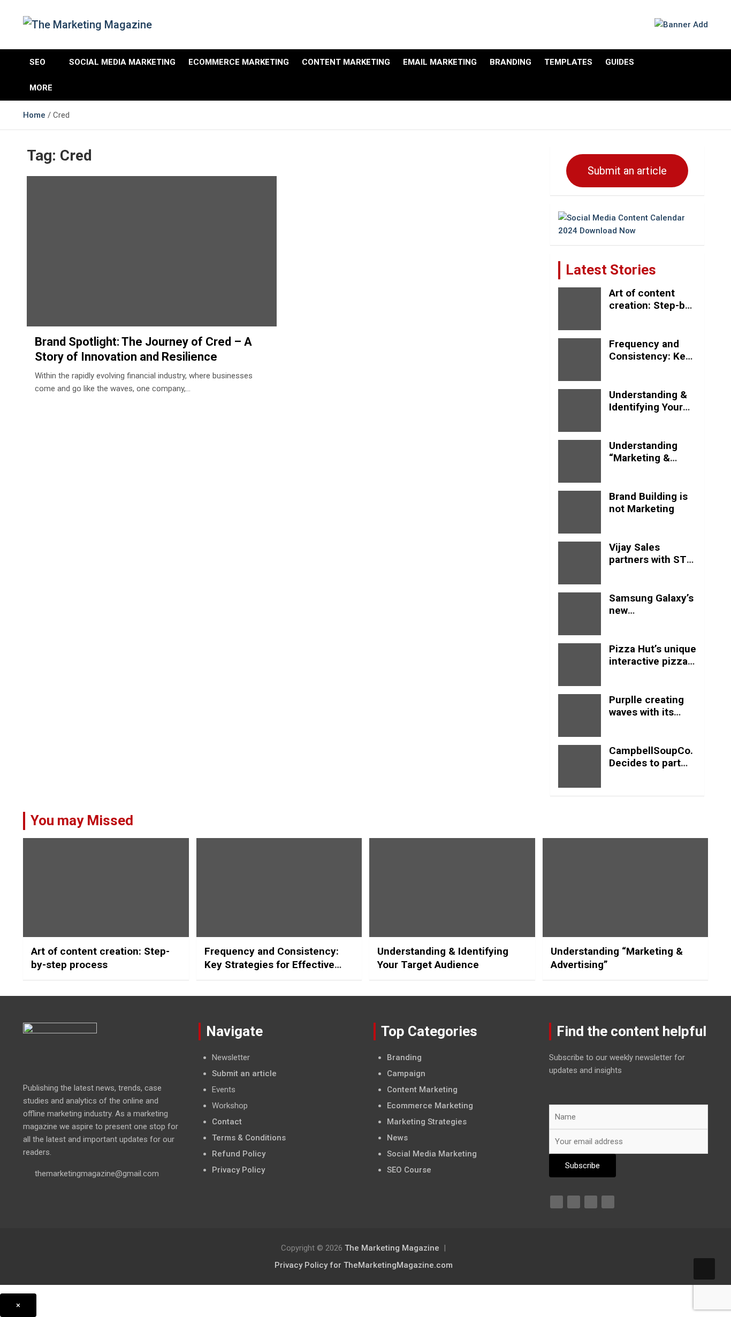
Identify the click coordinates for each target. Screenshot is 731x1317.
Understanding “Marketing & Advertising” (643, 457)
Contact (227, 1121)
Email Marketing (440, 62)
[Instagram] (607, 1202)
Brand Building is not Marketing (648, 502)
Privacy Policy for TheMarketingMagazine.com (364, 1265)
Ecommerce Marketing (238, 62)
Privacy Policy (238, 1170)
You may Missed (82, 820)
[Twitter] (573, 1202)
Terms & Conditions (249, 1138)
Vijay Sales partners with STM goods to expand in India (652, 565)
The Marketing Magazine (392, 1248)
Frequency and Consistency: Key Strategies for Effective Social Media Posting (271, 964)
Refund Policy (238, 1154)
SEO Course (409, 1170)
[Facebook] (556, 1202)
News (397, 1138)
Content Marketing (346, 62)
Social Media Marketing (122, 62)
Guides (619, 62)
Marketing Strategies (427, 1121)
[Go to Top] (704, 1269)
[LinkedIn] (590, 1202)
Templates (568, 62)
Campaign (406, 1073)
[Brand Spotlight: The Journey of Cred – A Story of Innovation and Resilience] (151, 251)
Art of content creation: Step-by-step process (651, 305)
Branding (510, 62)
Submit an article (627, 170)
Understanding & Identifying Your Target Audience (648, 407)
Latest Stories (611, 270)
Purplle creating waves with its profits (646, 712)
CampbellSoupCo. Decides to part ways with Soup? (651, 762)
